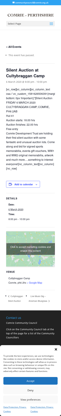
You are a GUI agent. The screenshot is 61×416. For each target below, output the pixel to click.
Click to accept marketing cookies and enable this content (30, 248)
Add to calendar (23, 184)
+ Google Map (34, 282)
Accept (30, 381)
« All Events (13, 47)
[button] (56, 349)
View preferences (30, 399)
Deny (30, 390)
